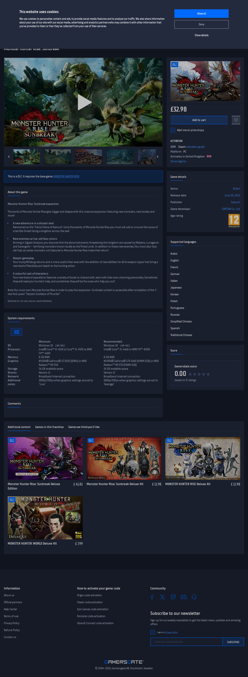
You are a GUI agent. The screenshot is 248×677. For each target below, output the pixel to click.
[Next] (158, 157)
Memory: (13, 357)
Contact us (10, 637)
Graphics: (13, 361)
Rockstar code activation (91, 616)
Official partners (13, 602)
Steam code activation (90, 602)
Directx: (12, 373)
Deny (201, 24)
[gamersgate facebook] (152, 597)
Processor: (14, 349)
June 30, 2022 (232, 195)
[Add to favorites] (236, 120)
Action (236, 189)
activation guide (195, 147)
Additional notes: (14, 382)
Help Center (10, 609)
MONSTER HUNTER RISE (66, 176)
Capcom (235, 202)
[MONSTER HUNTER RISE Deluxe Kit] (202, 458)
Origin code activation (89, 595)
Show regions (178, 161)
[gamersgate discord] (183, 597)
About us (9, 595)
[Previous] (9, 157)
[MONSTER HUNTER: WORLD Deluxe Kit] (45, 517)
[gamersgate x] (162, 597)
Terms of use (11, 616)
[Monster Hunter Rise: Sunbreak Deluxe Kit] (124, 458)
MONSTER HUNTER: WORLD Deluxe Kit (32, 543)
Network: (13, 376)
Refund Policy (12, 630)
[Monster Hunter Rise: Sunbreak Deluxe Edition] (45, 458)
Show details (201, 35)
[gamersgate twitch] (173, 597)
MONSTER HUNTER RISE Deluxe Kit (187, 484)
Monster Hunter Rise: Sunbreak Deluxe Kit (115, 484)
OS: (9, 345)
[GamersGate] (124, 664)
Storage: (13, 369)
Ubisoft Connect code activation (95, 623)
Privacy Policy (11, 623)
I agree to (167, 632)
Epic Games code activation (92, 609)
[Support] (194, 597)
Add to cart (199, 120)
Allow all (201, 13)
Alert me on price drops (190, 130)
